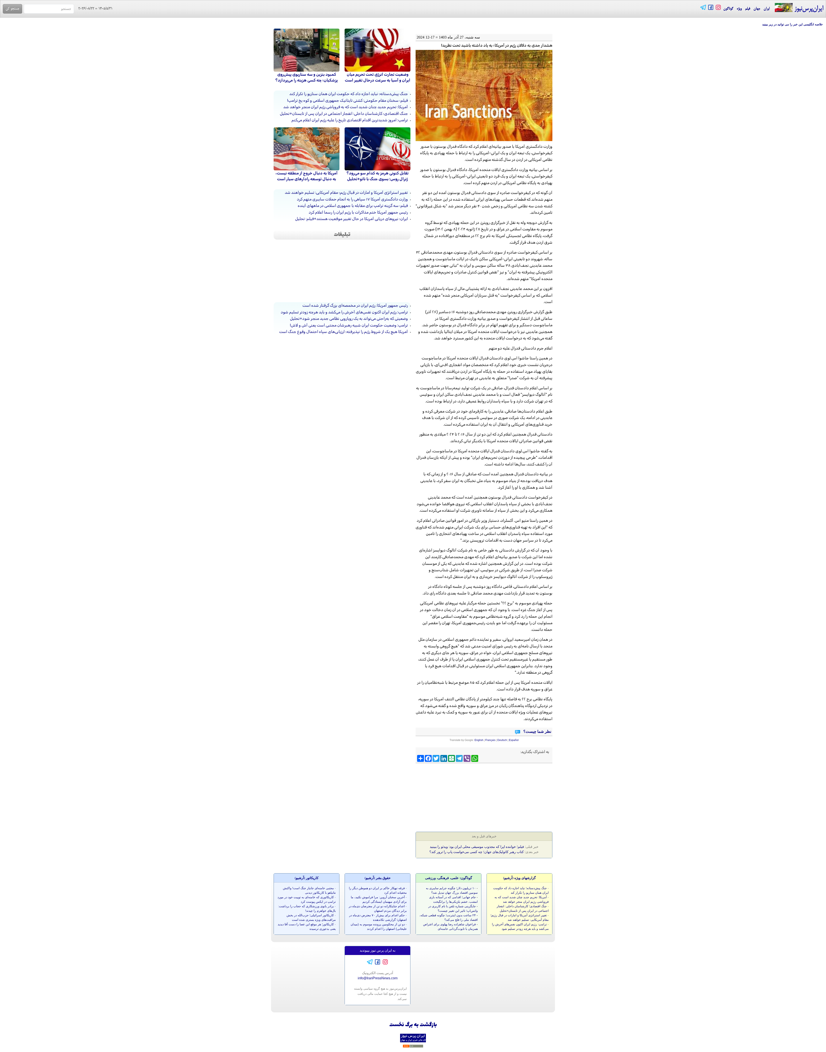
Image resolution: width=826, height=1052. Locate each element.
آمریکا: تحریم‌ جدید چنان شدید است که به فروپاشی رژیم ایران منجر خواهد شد (345, 107)
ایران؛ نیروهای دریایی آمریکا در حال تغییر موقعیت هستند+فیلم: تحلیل (351, 218)
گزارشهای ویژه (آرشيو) (519, 877)
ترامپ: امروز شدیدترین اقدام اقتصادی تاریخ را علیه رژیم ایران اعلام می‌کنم (349, 120)
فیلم (747, 9)
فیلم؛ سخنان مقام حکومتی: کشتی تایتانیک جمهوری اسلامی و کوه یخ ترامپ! (347, 100)
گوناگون (728, 9)
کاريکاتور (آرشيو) (307, 877)
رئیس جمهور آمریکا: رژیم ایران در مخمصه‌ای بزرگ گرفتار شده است (355, 305)
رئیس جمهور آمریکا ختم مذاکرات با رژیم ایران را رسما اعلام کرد (358, 212)
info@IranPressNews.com (378, 978)
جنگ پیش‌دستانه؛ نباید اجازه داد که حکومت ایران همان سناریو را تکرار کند (348, 93)
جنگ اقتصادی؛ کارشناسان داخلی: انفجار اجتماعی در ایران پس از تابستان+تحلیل (344, 113)
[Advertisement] (519, 796)
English (479, 740)
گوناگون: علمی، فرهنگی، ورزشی (448, 877)
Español (514, 740)
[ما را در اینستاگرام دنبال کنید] (718, 7)
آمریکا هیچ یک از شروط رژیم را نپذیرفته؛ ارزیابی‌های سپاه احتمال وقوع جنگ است (343, 331)
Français (490, 740)
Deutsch (502, 740)
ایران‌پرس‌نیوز (808, 9)
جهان (757, 9)
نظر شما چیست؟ (536, 731)
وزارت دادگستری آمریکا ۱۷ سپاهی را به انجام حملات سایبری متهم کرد (352, 199)
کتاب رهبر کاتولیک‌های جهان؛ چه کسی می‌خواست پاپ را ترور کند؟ (476, 852)
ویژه (739, 9)
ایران (767, 9)
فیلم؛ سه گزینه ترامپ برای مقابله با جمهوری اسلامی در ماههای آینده (353, 205)
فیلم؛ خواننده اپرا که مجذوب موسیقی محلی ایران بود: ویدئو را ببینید (477, 847)
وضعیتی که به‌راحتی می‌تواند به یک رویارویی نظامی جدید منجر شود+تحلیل (349, 318)
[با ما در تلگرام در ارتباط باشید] (703, 7)
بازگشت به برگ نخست (413, 1025)
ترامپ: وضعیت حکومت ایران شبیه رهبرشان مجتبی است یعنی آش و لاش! (349, 325)
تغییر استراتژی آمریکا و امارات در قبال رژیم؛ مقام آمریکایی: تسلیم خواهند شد (346, 192)
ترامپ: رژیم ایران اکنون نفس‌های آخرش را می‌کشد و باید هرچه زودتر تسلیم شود (344, 312)
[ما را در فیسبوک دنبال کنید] (710, 7)
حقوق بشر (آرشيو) (378, 877)
